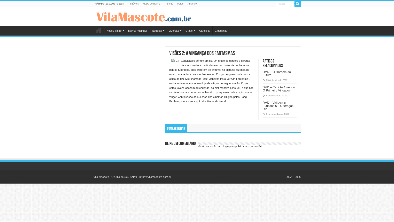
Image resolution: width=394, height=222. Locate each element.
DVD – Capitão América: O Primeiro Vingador (279, 89)
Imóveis (134, 3)
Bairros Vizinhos (138, 30)
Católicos (204, 30)
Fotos (180, 3)
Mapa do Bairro (151, 3)
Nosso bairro (114, 30)
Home (98, 30)
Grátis (189, 30)
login (226, 146)
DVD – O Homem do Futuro (277, 73)
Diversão (173, 30)
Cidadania (221, 30)
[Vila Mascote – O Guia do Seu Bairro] (143, 16)
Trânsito (168, 3)
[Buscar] (297, 4)
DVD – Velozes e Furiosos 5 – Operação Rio (278, 106)
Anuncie (192, 3)
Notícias (157, 30)
